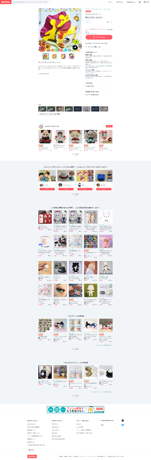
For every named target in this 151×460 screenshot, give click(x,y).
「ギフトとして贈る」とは (93, 46)
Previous (39, 30)
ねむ (83, 185)
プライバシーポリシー (91, 456)
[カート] (100, 14)
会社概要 (61, 456)
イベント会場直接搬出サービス (35, 436)
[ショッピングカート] (140, 2)
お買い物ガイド (56, 427)
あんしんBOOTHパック (90, 65)
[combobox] (30, 2)
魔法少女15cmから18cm (59, 145)
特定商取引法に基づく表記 (92, 91)
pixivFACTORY (88, 76)
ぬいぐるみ (107, 9)
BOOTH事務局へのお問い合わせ (84, 433)
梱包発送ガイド (31, 439)
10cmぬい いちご (103, 147)
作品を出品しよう (131, 2)
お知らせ (78, 424)
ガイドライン (82, 456)
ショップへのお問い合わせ (92, 94)
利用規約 (66, 456)
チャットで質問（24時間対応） (84, 430)
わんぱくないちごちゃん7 (75, 147)
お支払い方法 (90, 86)
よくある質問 (79, 427)
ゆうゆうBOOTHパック (101, 65)
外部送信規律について (102, 456)
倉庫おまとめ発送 (56, 436)
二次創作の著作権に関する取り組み (36, 445)
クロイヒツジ (67, 185)
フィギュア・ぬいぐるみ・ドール (93, 9)
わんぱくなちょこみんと (89, 147)
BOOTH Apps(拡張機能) (33, 427)
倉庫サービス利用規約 (73, 456)
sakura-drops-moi (52, 126)
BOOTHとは (120, 2)
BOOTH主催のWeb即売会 (58, 439)
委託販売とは (30, 442)
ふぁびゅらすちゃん (43, 147)
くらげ (46, 185)
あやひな (103, 185)
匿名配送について (31, 430)
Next (80, 30)
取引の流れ (89, 83)
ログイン (110, 2)
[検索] (46, 2)
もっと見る (75, 194)
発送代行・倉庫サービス (33, 433)
